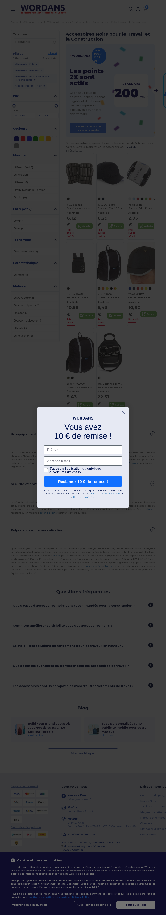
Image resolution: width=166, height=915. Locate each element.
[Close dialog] (123, 412)
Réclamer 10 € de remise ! (83, 481)
